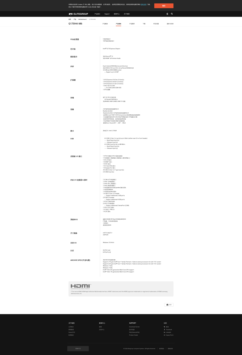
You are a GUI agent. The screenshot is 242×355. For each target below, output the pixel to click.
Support (107, 14)
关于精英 (127, 14)
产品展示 (97, 14)
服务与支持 (170, 24)
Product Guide (133, 335)
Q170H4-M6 (75, 23)
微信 (167, 327)
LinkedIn (168, 332)
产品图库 (132, 24)
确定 (164, 6)
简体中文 (78, 348)
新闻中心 (117, 14)
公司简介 (71, 327)
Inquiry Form (169, 335)
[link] (75, 19)
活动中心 (101, 329)
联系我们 (71, 335)
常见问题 (156, 24)
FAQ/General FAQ (134, 332)
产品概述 (105, 24)
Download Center (134, 327)
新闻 (100, 327)
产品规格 (118, 24)
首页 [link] (70, 19)
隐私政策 (144, 4)
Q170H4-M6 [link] (92, 19)
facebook (169, 329)
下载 (144, 24)
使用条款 (161, 348)
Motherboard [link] (82, 19)
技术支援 (132, 329)
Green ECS (72, 332)
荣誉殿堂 (71, 329)
